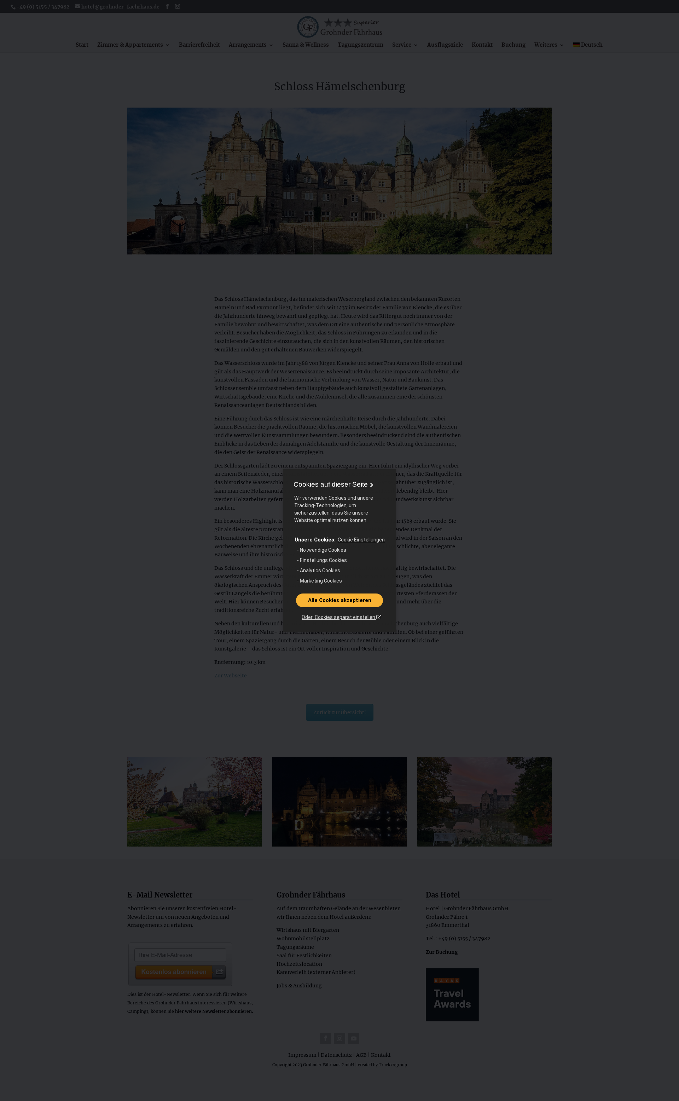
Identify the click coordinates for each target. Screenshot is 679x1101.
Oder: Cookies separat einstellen (339, 617)
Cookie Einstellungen (361, 540)
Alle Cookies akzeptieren (339, 600)
